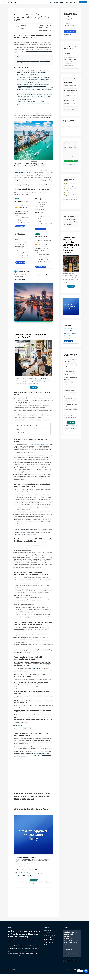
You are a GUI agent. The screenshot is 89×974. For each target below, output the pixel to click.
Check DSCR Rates (20, 226)
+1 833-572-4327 (68, 949)
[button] (83, 2)
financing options (41, 477)
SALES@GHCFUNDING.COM (72, 953)
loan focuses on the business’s (26, 714)
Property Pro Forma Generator (70, 328)
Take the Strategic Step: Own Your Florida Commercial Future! (31, 101)
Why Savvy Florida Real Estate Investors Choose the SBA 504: (32, 72)
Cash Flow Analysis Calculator (70, 333)
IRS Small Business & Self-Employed (25, 872)
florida (50, 28)
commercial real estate (34, 738)
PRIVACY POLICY (48, 940)
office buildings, (17, 519)
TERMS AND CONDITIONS (50, 939)
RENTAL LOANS (47, 930)
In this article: (20, 59)
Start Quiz (33, 387)
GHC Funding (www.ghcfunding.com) (36, 753)
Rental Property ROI (68, 330)
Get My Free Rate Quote (70, 31)
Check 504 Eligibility (41, 266)
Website (22, 28)
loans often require (20, 398)
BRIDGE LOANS (47, 937)
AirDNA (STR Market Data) (70, 414)
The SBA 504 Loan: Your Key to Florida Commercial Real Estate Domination (34, 70)
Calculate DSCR (70, 160)
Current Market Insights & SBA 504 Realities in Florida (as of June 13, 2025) (33, 75)
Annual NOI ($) (67, 151)
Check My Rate (68, 341)
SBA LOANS (46, 934)
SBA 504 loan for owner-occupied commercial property (39, 51)
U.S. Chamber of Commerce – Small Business (27, 875)
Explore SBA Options (41, 229)
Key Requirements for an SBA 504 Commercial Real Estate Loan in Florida (33, 77)
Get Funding (33, 879)
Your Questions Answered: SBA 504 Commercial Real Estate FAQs (32, 82)
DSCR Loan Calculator (68, 335)
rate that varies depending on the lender (24, 501)
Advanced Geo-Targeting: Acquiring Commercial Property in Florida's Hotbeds (34, 79)
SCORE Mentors (19, 866)
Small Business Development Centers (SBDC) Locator (29, 869)
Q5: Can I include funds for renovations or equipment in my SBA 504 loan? (35, 94)
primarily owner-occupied (20, 180)
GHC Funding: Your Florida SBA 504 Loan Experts (28, 74)
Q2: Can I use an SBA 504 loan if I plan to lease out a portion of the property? (35, 87)
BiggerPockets (67, 369)
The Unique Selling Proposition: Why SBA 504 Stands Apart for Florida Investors (35, 81)
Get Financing (71, 422)
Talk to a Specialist (20, 262)
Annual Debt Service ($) (68, 156)
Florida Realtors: (18, 725)
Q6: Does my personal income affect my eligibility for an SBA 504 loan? (34, 96)
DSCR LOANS (47, 932)
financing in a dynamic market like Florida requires (40, 444)
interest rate (38, 670)
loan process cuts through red (31, 469)
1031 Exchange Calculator (69, 338)
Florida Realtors (17, 534)
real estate (26, 489)
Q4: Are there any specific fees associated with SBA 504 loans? (32, 92)
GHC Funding (24, 184)
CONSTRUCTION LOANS (49, 935)
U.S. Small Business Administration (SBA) (26, 864)
